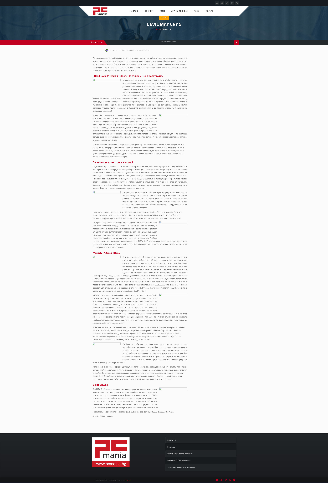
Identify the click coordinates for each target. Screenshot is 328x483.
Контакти (171, 440)
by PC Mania (113, 50)
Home (158, 29)
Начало (134, 11)
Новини (149, 11)
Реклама (171, 447)
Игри (162, 11)
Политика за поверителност (179, 453)
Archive (164, 18)
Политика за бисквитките (178, 460)
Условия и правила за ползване (181, 467)
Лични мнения (179, 11)
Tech (196, 11)
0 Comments (131, 50)
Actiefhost (128, 480)
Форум (209, 11)
